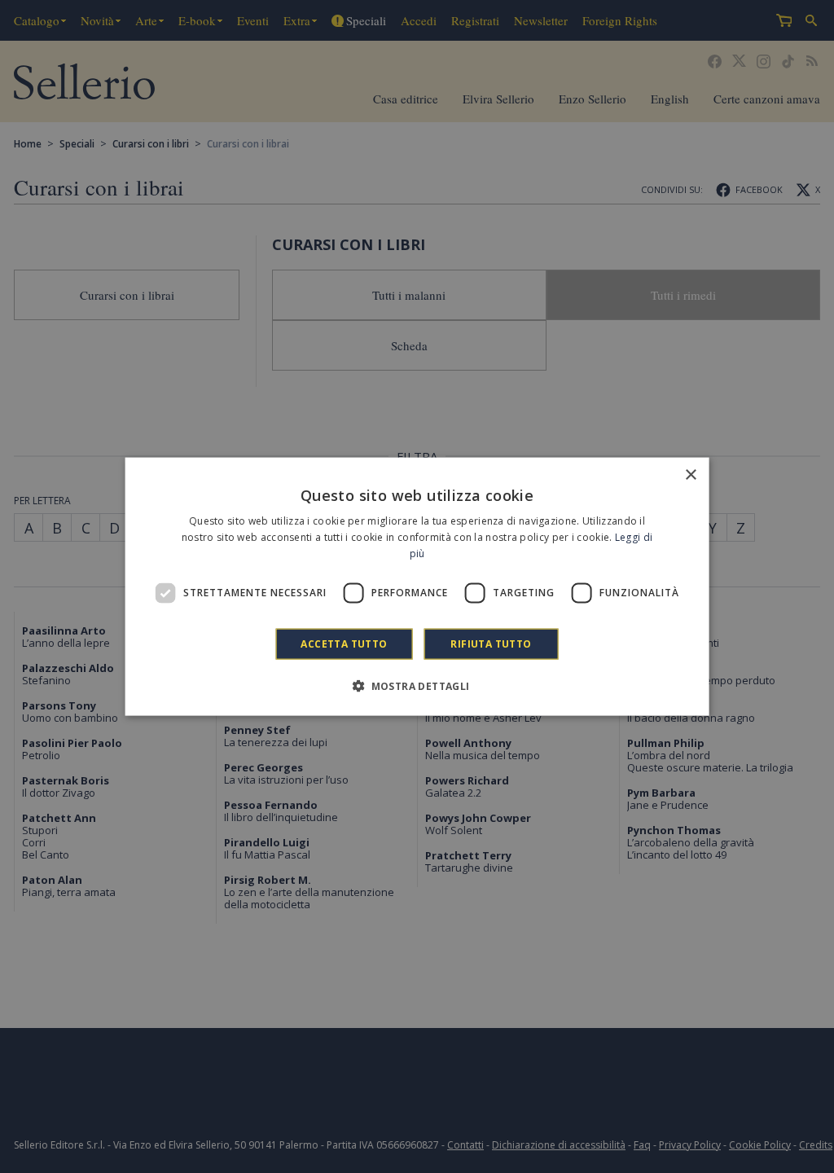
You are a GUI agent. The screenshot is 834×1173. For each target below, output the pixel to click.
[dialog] (417, 587)
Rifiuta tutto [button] (490, 643)
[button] (416, 685)
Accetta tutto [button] (344, 643)
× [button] (690, 475)
